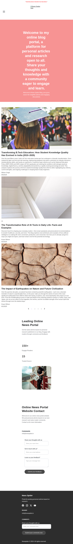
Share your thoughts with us (33, 440)
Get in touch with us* (31, 449)
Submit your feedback (34, 471)
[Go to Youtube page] (35, 505)
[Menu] (4, 11)
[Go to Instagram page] (27, 505)
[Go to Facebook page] (23, 505)
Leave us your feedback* (32, 457)
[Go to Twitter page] (31, 505)
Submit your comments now (34, 533)
